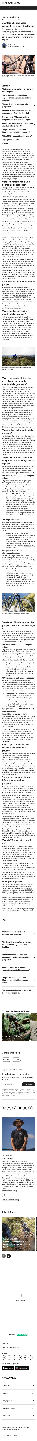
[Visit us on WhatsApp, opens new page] (30, 1108)
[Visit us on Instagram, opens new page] (9, 1108)
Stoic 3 (8, 675)
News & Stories (14, 17)
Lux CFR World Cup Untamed (15, 585)
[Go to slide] (20, 1256)
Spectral (31, 704)
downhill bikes (13, 906)
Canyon (4, 17)
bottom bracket (20, 270)
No (18, 1059)
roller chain (17, 261)
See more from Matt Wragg (10, 1200)
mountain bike (6, 192)
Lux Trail (30, 739)
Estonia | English (11, 1436)
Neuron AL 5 (30, 504)
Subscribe (28, 1084)
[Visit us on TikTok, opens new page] (25, 1108)
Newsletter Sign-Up (12, 1348)
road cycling (9, 389)
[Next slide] (9, 1256)
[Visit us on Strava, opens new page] (20, 1108)
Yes (8, 1059)
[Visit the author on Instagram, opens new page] (4, 1195)
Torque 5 (4, 298)
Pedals (4, 327)
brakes (26, 287)
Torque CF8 (27, 546)
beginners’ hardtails (18, 904)
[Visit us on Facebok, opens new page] (4, 1108)
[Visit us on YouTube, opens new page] (14, 1108)
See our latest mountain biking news (13, 20)
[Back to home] (12, 3)
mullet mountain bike (21, 296)
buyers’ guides (18, 902)
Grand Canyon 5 (27, 515)
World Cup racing (17, 155)
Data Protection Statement (8, 1095)
